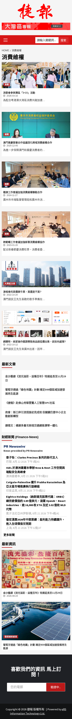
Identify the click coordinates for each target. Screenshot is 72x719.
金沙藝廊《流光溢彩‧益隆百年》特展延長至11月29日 (35, 378)
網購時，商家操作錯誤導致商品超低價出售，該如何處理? (34, 341)
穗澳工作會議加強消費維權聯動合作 (22, 192)
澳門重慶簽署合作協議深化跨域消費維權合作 (27, 142)
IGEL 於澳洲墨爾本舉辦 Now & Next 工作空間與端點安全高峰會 (35, 470)
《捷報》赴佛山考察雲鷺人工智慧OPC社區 (30, 402)
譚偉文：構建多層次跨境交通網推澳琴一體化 (31, 425)
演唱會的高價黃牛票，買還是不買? (22, 291)
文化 (7, 585)
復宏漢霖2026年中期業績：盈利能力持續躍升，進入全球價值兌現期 (35, 521)
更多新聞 (9, 535)
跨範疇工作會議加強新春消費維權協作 (24, 242)
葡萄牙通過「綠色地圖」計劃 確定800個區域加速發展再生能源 (35, 391)
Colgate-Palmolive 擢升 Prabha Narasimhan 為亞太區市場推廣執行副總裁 (35, 484)
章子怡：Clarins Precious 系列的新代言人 (32, 457)
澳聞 (7, 84)
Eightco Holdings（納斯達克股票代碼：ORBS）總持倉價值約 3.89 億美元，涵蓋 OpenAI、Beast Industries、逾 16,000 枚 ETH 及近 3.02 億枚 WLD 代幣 (36, 503)
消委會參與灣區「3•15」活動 (19, 92)
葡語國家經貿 (11, 637)
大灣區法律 (10, 283)
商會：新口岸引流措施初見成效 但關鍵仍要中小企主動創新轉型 (35, 414)
